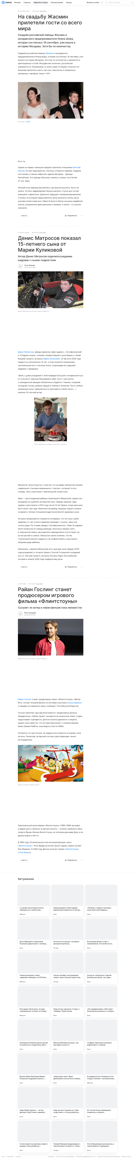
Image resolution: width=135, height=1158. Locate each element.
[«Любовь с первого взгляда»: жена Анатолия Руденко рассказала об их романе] (101, 900)
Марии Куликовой (51, 359)
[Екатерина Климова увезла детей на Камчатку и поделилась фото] (34, 1035)
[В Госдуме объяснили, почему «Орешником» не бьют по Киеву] (34, 1002)
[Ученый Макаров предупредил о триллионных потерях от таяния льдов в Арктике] (67, 1137)
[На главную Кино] (8, 2)
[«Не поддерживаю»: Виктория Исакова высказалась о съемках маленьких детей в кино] (101, 1002)
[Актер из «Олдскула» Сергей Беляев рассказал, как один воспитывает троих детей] (101, 968)
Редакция (51, 1156)
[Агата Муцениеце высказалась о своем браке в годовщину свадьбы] (101, 1137)
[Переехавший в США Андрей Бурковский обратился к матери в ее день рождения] (67, 900)
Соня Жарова (29, 265)
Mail (3, 1156)
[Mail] (3, 2)
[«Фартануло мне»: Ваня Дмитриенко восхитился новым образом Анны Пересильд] (67, 1069)
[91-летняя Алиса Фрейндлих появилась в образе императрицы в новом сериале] (101, 1103)
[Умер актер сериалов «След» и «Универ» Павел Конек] (67, 1002)
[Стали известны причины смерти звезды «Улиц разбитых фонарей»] (34, 1137)
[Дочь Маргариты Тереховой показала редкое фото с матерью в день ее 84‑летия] (34, 934)
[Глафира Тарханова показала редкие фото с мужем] (101, 1035)
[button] (50, 290)
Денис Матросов (26, 352)
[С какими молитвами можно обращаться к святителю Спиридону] (34, 900)
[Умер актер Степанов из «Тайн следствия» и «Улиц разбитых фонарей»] (67, 1103)
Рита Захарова (30, 613)
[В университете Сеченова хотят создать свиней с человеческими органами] (101, 1069)
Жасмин (49, 53)
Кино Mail (43, 11)
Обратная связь (126, 1156)
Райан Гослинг (24, 699)
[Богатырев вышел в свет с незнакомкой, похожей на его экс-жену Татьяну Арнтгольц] (101, 934)
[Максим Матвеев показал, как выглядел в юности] (67, 1035)
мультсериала (75, 703)
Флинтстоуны (25, 846)
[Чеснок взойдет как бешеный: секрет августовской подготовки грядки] (67, 968)
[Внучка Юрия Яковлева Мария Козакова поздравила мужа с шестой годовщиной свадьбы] (34, 1069)
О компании (10, 1156)
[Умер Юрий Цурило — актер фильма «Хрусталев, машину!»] (34, 1103)
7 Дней (27, 121)
